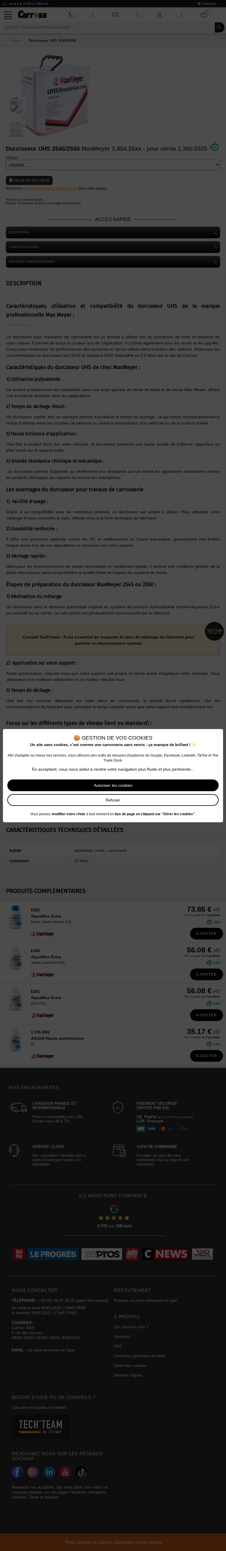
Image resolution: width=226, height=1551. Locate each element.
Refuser (113, 800)
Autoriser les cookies (113, 785)
